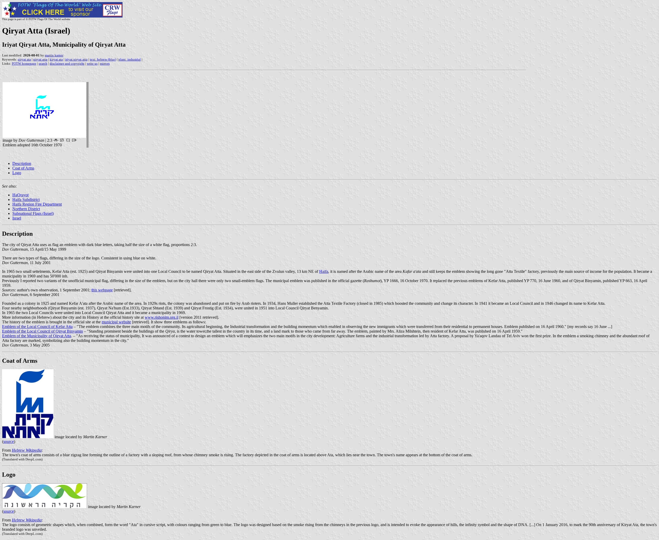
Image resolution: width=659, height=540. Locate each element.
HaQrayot (20, 195)
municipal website (116, 322)
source (8, 441)
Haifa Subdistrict (26, 199)
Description (21, 163)
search (43, 63)
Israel (16, 218)
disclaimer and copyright (67, 63)
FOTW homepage (24, 63)
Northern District (26, 209)
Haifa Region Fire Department (37, 204)
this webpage (102, 290)
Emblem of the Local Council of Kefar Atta (37, 326)
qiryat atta (40, 59)
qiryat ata (24, 59)
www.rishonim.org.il (161, 317)
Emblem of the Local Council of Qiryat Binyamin (42, 331)
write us (92, 63)
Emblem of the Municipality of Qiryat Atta (36, 336)
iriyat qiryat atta (76, 59)
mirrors (105, 63)
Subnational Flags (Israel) (33, 213)
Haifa (323, 271)
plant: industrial (129, 59)
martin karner (54, 55)
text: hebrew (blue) (103, 59)
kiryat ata (56, 59)
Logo (16, 173)
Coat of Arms (23, 168)
